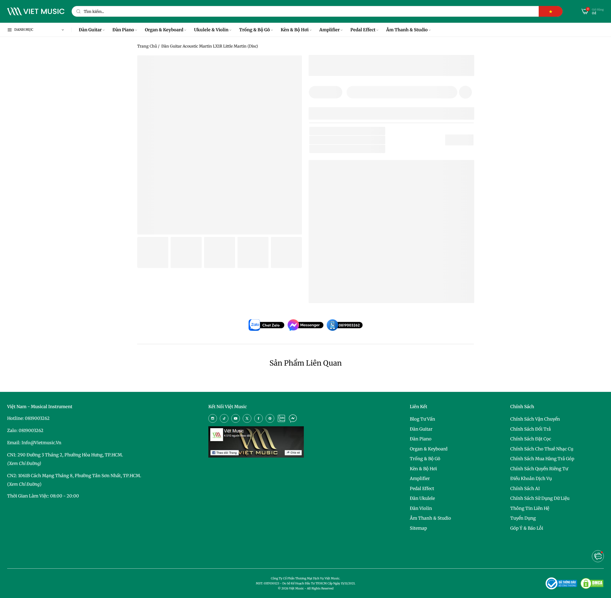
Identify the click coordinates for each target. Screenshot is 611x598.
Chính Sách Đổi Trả (530, 429)
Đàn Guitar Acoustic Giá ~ (360, 284)
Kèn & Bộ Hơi (423, 468)
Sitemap (418, 528)
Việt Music (348, 244)
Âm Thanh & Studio (430, 518)
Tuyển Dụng (523, 518)
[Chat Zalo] (281, 418)
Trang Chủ (147, 46)
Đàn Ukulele (422, 498)
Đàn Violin (421, 508)
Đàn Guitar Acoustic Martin (349, 276)
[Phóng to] (292, 65)
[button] (465, 92)
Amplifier (420, 478)
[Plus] (336, 92)
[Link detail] (212, 418)
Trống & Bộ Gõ (425, 458)
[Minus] (315, 92)
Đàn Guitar (421, 429)
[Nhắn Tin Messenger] (293, 418)
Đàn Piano (421, 439)
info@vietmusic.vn (41, 442)
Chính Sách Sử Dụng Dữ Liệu (539, 498)
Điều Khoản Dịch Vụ (531, 478)
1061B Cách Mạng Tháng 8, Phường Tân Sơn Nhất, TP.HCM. (79, 475)
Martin (346, 140)
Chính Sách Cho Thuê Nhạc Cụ (541, 449)
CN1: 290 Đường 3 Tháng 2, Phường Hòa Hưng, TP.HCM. (65, 455)
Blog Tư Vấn (422, 419)
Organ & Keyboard (429, 449)
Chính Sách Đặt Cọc (530, 439)
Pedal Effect (422, 488)
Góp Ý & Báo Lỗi (526, 528)
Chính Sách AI (525, 488)
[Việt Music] (35, 11)
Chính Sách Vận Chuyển (535, 419)
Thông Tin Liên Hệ (529, 508)
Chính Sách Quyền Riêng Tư (539, 468)
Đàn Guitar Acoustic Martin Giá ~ (368, 291)
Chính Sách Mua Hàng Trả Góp (542, 458)
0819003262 (37, 418)
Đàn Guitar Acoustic (364, 149)
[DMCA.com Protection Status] (592, 583)
